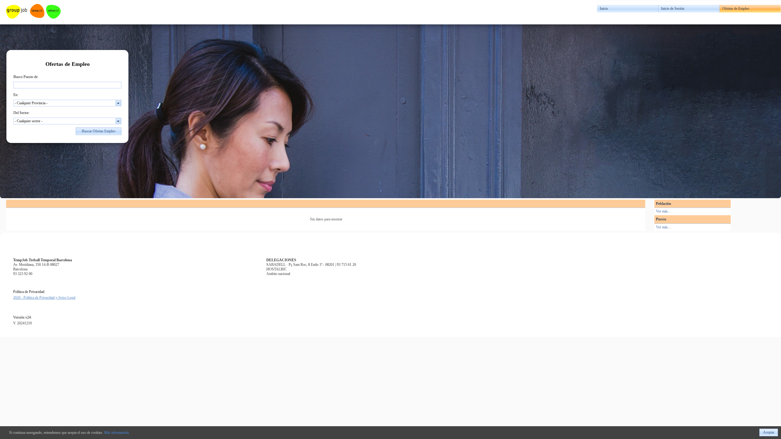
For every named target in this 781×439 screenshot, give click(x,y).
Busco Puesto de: (25, 77)
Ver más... (663, 211)
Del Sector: (21, 113)
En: (15, 95)
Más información (116, 432)
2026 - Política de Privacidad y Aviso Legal (44, 297)
